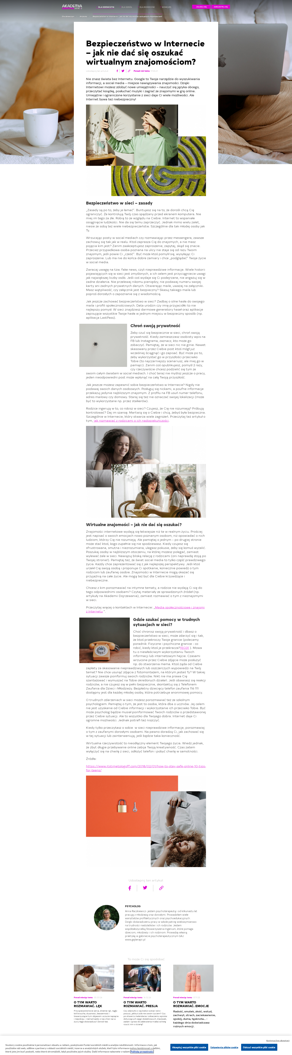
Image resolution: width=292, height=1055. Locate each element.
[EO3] (184, 647)
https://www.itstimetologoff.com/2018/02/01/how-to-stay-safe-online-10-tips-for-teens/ (146, 768)
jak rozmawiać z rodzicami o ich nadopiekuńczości (131, 420)
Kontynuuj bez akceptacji (277, 1040)
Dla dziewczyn (68, 16)
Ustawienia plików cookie (224, 1047)
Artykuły (83, 16)
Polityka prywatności (142, 1051)
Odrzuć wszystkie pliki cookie (259, 1047)
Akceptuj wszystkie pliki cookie (189, 1047)
